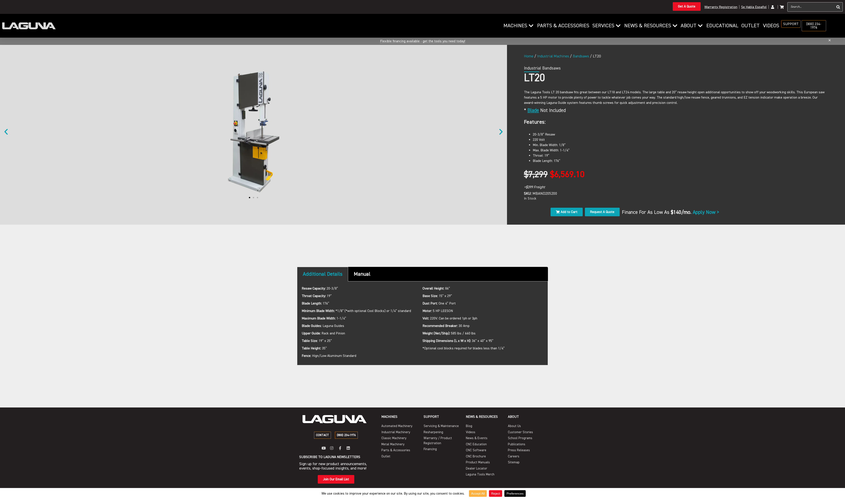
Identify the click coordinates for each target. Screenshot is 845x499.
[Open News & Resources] (675, 26)
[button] (6, 131)
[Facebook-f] (340, 448)
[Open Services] (618, 26)
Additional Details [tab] (322, 274)
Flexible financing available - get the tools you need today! (422, 41)
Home (528, 56)
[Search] (838, 6)
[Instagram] (332, 448)
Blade (533, 110)
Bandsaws (581, 56)
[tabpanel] (422, 323)
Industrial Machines (553, 56)
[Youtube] (324, 448)
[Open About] (700, 26)
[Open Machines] (531, 26)
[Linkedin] (348, 448)
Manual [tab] (362, 274)
